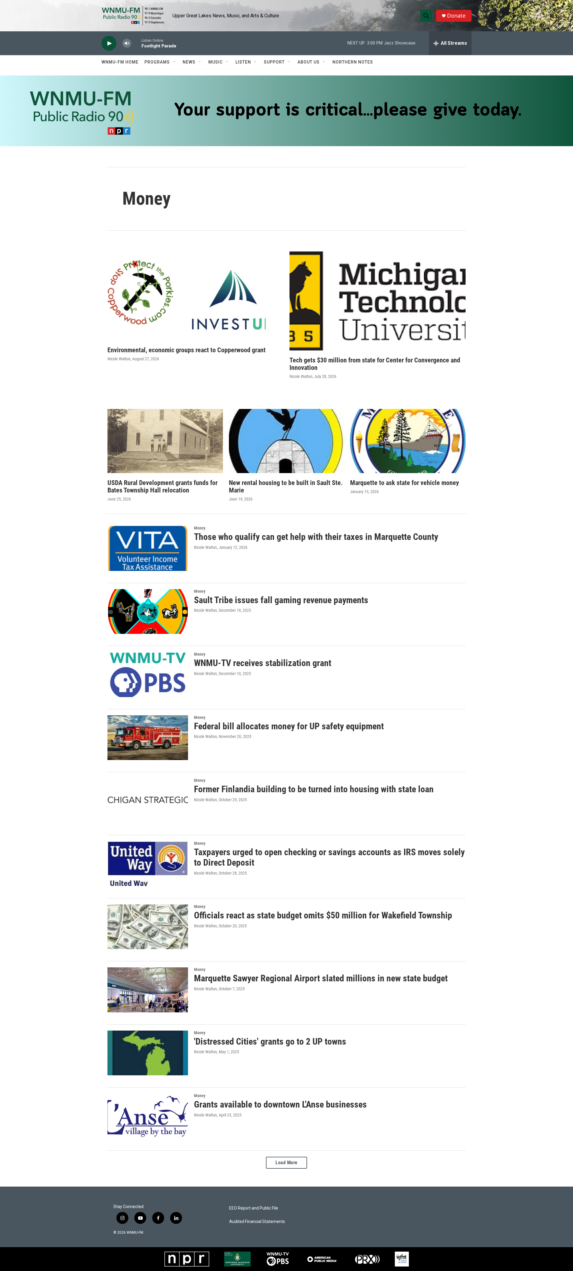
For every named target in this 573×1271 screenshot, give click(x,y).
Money (199, 528)
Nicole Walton (118, 358)
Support (274, 62)
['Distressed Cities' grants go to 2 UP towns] (147, 1053)
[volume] (127, 43)
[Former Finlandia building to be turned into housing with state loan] (147, 800)
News (189, 62)
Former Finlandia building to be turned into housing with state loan (314, 789)
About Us (309, 62)
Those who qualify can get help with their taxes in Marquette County (316, 537)
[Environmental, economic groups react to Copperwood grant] (186, 295)
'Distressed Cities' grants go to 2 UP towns (270, 1041)
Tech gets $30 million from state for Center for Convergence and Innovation (374, 363)
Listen (243, 62)
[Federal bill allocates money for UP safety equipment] (147, 737)
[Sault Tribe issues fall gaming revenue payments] (147, 611)
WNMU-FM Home (119, 62)
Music (215, 62)
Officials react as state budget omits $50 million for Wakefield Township (323, 915)
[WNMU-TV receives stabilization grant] (147, 674)
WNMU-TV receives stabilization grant (262, 663)
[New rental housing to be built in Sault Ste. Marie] (286, 441)
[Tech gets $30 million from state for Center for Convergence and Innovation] (377, 300)
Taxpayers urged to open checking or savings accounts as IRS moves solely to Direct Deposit (329, 857)
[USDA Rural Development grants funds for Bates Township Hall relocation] (165, 441)
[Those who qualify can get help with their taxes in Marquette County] (147, 548)
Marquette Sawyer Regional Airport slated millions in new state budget (321, 978)
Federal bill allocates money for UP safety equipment (289, 726)
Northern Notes (352, 62)
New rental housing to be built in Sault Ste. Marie (286, 486)
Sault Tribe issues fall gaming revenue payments (281, 600)
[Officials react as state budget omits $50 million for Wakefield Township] (147, 926)
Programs (157, 62)
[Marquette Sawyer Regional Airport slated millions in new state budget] (147, 989)
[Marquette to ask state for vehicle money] (408, 441)
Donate (456, 16)
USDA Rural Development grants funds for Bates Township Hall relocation (162, 486)
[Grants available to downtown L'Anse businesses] (147, 1116)
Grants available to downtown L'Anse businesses (280, 1104)
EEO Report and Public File (253, 1208)
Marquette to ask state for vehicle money (404, 483)
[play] (109, 43)
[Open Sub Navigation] (174, 62)
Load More (286, 1162)
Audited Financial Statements (257, 1221)
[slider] (136, 43)
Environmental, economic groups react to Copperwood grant (186, 350)
